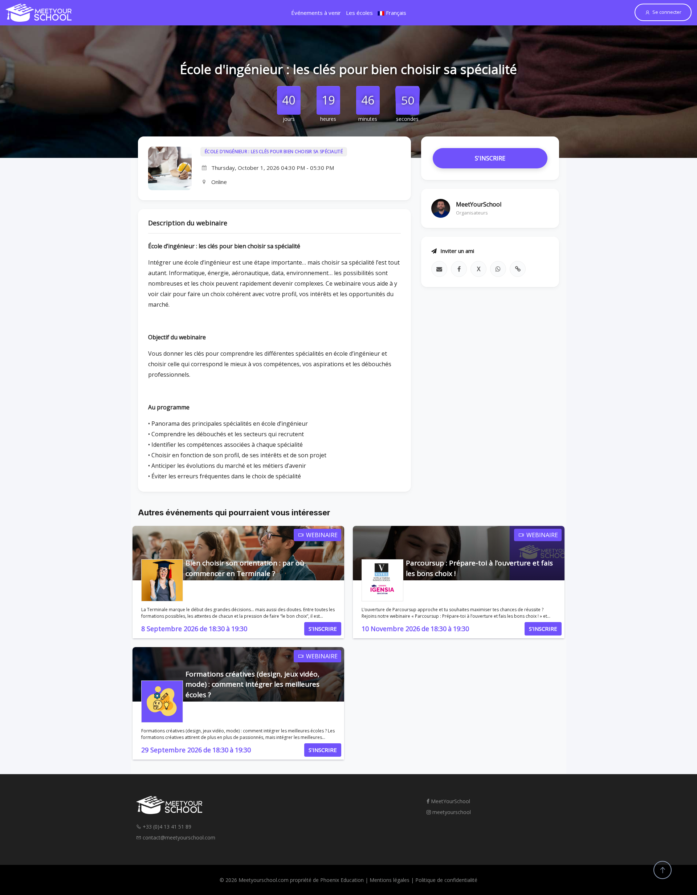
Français (395, 12)
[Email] (439, 269)
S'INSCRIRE (490, 158)
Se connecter (666, 12)
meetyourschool (451, 812)
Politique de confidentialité (446, 879)
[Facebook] (459, 269)
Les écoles (359, 12)
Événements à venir (316, 12)
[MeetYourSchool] (38, 13)
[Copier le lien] (518, 269)
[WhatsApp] (498, 269)
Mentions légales (389, 879)
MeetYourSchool (449, 801)
